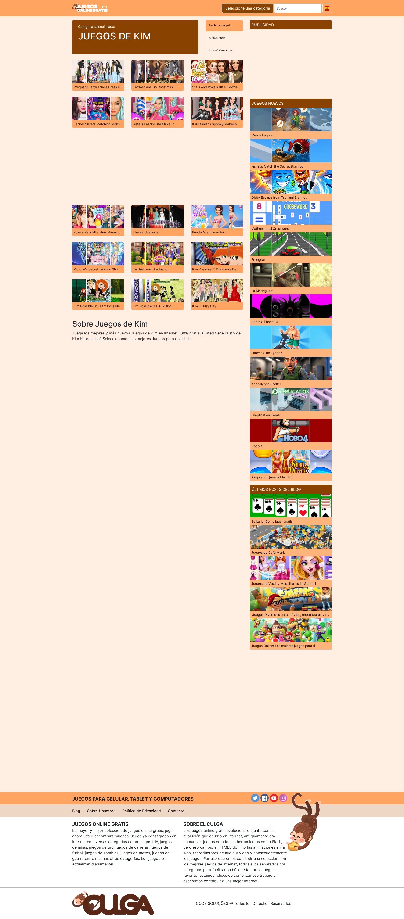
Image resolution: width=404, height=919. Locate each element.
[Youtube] (274, 798)
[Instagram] (283, 798)
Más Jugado (217, 37)
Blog (76, 810)
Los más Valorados (221, 50)
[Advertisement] (157, 166)
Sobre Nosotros (101, 810)
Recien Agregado (220, 25)
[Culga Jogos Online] (113, 903)
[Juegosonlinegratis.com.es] (90, 7)
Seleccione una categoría (247, 8)
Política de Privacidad (141, 810)
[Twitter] (255, 798)
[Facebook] (264, 798)
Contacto (176, 810)
